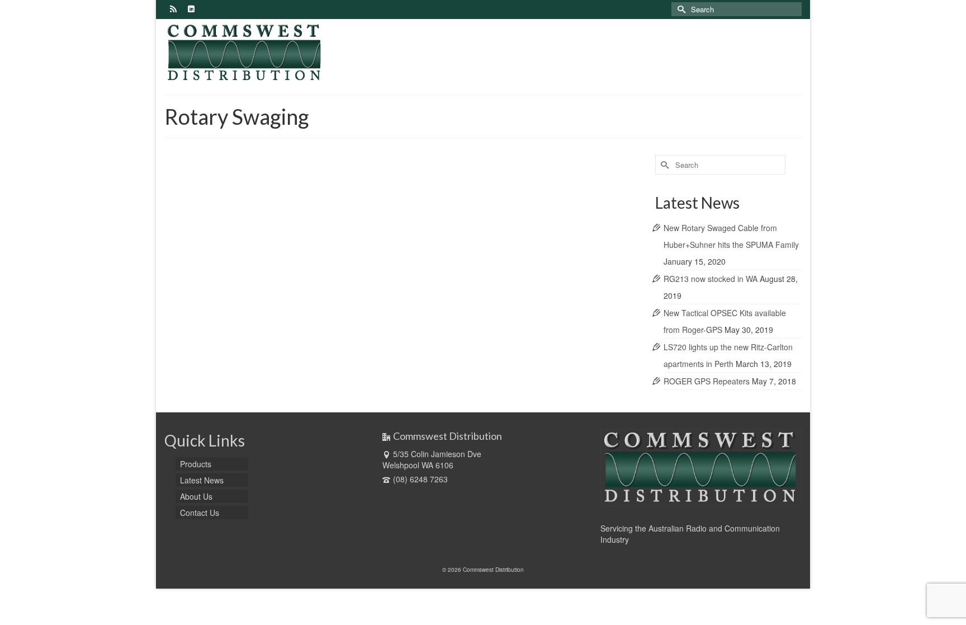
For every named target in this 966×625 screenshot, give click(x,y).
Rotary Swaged (221, 294)
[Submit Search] (679, 9)
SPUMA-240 (304, 294)
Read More (328, 264)
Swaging (394, 294)
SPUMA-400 (340, 294)
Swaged (369, 294)
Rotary (190, 294)
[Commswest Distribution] (265, 52)
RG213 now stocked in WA (710, 278)
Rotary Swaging (264, 294)
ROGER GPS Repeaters (707, 381)
